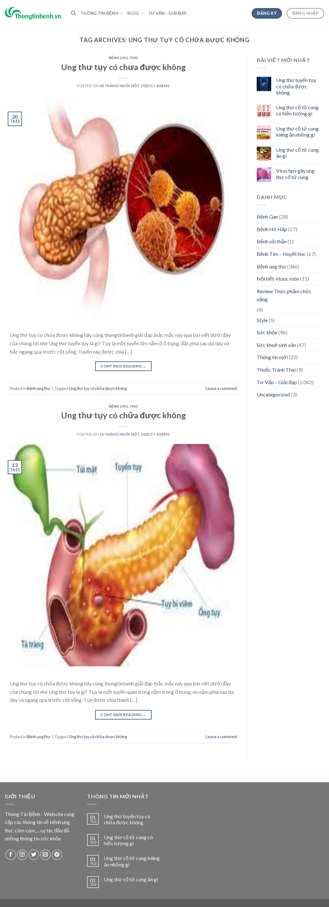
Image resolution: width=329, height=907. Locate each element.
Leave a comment (221, 388)
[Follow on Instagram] (22, 854)
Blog (133, 13)
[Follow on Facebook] (10, 854)
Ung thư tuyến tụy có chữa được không (296, 86)
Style (262, 320)
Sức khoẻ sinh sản (276, 345)
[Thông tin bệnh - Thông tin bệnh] (33, 13)
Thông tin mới (272, 357)
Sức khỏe (267, 332)
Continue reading (123, 366)
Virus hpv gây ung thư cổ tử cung (295, 174)
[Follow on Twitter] (34, 854)
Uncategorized (273, 394)
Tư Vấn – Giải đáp (167, 13)
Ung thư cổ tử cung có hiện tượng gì (297, 110)
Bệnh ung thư (123, 58)
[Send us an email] (45, 854)
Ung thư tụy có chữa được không (98, 388)
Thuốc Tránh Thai (276, 370)
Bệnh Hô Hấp (272, 229)
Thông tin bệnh (99, 13)
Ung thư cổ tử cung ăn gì (297, 153)
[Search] (73, 13)
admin (163, 86)
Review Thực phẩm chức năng (284, 295)
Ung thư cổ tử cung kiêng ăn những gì (297, 131)
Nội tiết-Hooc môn (278, 279)
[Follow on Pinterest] (57, 854)
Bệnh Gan (267, 216)
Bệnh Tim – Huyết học (281, 254)
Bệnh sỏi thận (272, 241)
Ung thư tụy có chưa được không (123, 67)
